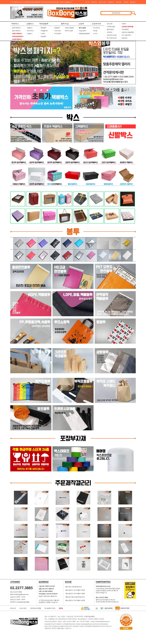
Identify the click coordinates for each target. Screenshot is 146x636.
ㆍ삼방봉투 (56, 28)
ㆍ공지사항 (109, 24)
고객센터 (126, 2)
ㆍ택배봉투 (42, 28)
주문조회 (118, 2)
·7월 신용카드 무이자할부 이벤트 (75, 593)
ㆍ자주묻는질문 (110, 26)
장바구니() (102, 2)
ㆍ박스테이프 (96, 28)
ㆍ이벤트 (123, 24)
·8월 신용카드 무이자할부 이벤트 (75, 590)
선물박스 (30, 24)
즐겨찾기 (133, 2)
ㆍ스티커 (94, 33)
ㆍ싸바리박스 (30, 30)
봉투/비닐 (65, 24)
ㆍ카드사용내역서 (125, 35)
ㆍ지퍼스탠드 (57, 30)
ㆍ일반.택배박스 (16, 28)
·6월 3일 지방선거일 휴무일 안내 (75, 597)
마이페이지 (110, 2)
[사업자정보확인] (89, 616)
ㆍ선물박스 (29, 28)
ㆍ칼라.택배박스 (16, 30)
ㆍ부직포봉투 (57, 33)
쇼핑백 (81, 24)
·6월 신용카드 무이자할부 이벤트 (75, 600)
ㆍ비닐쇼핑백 (82, 30)
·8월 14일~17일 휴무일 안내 (73, 587)
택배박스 (15, 24)
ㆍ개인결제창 (124, 29)
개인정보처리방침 (35, 608)
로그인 (88, 2)
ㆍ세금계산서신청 (111, 35)
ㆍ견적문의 (109, 32)
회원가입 (94, 2)
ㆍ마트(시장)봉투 (69, 28)
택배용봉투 (43, 24)
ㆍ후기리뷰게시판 (111, 38)
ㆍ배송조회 (123, 38)
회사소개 (13, 608)
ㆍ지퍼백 (42, 33)
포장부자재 (96, 24)
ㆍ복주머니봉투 (68, 30)
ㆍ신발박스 (29, 33)
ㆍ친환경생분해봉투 (84, 33)
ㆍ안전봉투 (42, 36)
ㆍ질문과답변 (110, 29)
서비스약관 (23, 608)
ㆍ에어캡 (94, 30)
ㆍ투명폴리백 (43, 30)
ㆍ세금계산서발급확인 (127, 32)
